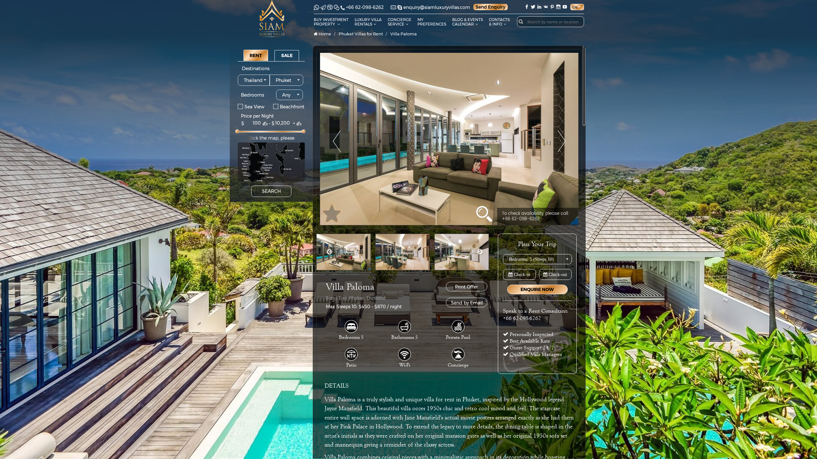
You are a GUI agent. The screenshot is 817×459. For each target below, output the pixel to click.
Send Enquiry (491, 7)
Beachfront (292, 106)
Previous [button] (329, 252)
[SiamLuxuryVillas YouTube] (565, 7)
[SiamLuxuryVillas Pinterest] (552, 7)
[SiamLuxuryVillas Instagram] (558, 7)
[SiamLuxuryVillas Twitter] (533, 7)
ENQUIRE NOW (537, 289)
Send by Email (467, 303)
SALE (287, 55)
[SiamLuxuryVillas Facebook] (526, 7)
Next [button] (480, 252)
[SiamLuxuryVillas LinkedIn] (539, 7)
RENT (256, 55)
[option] (449, 139)
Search (271, 191)
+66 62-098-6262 (365, 7)
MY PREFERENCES (431, 21)
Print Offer (466, 287)
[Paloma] (449, 139)
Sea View (254, 106)
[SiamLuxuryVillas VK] (545, 7)
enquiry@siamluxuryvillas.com (436, 7)
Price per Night (257, 116)
